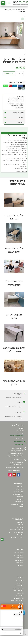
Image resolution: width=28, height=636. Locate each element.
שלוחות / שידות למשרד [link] (17, 537)
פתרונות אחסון (19, 527)
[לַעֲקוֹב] (18, 474)
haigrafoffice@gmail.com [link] (12, 467)
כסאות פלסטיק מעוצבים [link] (17, 600)
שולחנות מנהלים (19, 552)
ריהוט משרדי (20, 534)
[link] (19, 438)
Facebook (20, 85)
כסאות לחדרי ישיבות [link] (18, 588)
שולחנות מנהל (15, 9)
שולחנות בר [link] (20, 565)
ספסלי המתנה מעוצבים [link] (17, 504)
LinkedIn (15, 85)
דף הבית (23, 634)
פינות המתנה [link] (20, 524)
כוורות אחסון (20, 499)
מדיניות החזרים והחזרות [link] (16, 436)
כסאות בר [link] (20, 603)
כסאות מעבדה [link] (19, 595)
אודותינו (21, 428)
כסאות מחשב (19, 583)
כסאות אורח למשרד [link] (18, 590)
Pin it (10, 85)
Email (23, 88)
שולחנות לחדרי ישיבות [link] (17, 557)
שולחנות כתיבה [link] (19, 562)
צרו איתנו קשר (19, 431)
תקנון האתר (20, 433)
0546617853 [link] (12, 464)
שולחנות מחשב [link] (19, 560)
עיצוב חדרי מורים (18, 489)
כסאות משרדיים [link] (19, 585)
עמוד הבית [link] (22, 9)
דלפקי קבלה (20, 522)
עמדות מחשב (19, 496)
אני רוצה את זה (9, 73)
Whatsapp (6, 85)
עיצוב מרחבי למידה (18, 491)
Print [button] (19, 88)
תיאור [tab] (24, 133)
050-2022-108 (19, 444)
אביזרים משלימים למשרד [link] (16, 529)
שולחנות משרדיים (18, 555)
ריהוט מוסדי (20, 486)
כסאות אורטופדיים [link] (18, 598)
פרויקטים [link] (21, 506)
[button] (3, 3)
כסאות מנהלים (19, 580)
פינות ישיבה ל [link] (19, 494)
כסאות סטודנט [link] (19, 593)
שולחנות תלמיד (19, 502)
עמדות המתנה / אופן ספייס (16, 532)
